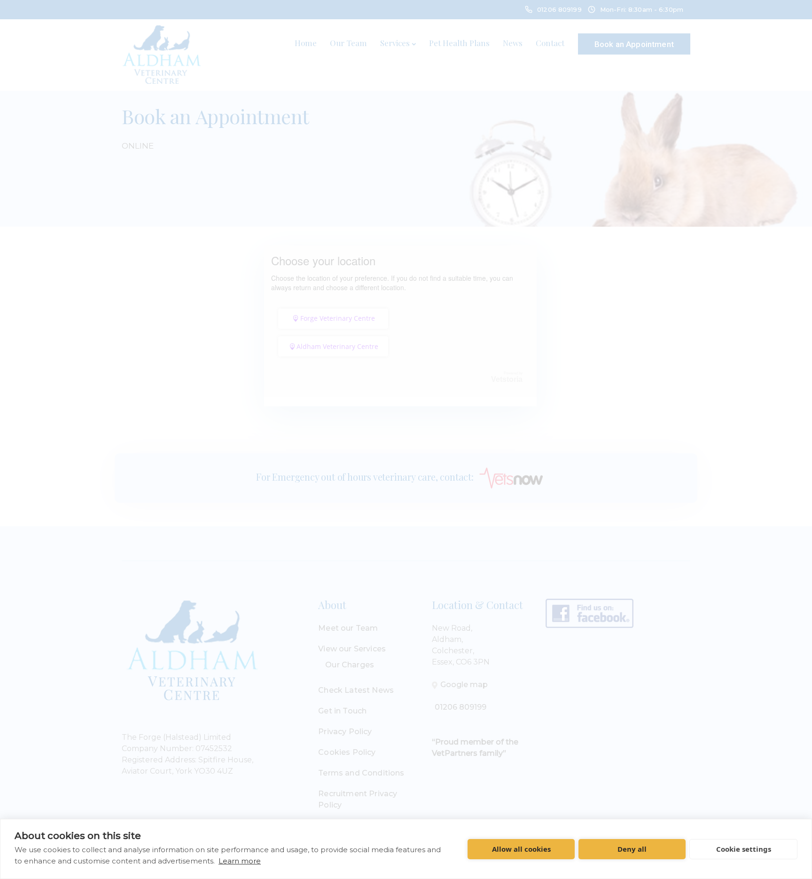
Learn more (240, 860)
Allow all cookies (521, 849)
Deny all (632, 849)
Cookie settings (743, 849)
